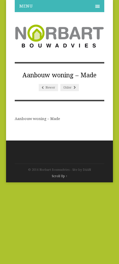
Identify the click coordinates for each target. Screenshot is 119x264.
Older (67, 87)
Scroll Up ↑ (59, 176)
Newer (50, 87)
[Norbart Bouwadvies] (60, 45)
